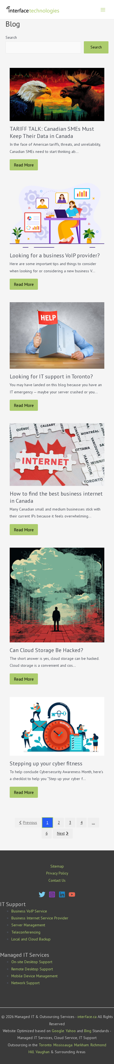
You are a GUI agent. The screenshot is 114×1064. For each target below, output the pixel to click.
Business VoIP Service (29, 911)
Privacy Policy (57, 873)
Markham (81, 1044)
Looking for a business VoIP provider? (55, 255)
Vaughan (43, 1051)
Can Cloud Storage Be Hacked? (46, 650)
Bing (87, 1030)
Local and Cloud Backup (31, 939)
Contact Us (57, 880)
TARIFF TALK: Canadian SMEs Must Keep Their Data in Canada (52, 132)
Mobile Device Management (34, 975)
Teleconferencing (25, 932)
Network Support (25, 982)
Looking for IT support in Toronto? (51, 376)
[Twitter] (42, 894)
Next (61, 833)
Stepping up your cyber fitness (46, 763)
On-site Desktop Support (31, 961)
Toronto (45, 1044)
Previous (30, 822)
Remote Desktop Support (32, 968)
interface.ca (87, 1016)
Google (58, 1030)
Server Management (28, 924)
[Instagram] (52, 894)
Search (11, 37)
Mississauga (62, 1044)
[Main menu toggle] (103, 9)
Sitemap (57, 866)
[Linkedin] (62, 894)
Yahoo (71, 1030)
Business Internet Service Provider (39, 918)
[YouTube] (72, 894)
